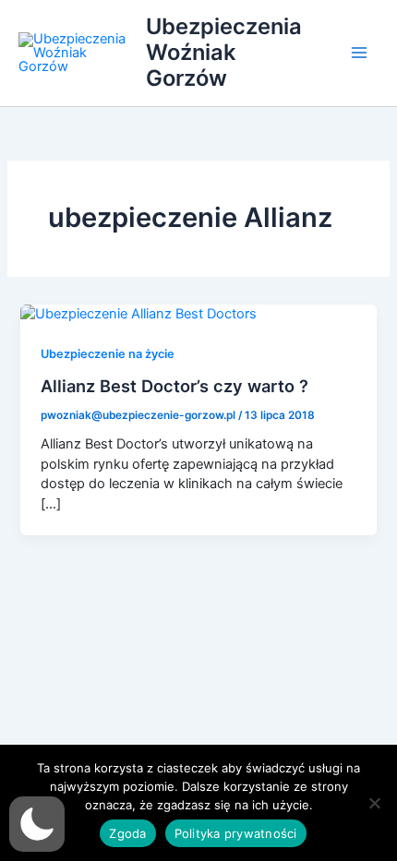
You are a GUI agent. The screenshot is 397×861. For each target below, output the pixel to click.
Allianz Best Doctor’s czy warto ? (174, 386)
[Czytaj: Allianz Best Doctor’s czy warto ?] (138, 313)
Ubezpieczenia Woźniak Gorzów (224, 52)
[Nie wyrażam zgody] (374, 803)
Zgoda (127, 833)
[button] (37, 824)
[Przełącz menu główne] (359, 52)
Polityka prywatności (235, 833)
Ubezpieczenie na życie (107, 354)
